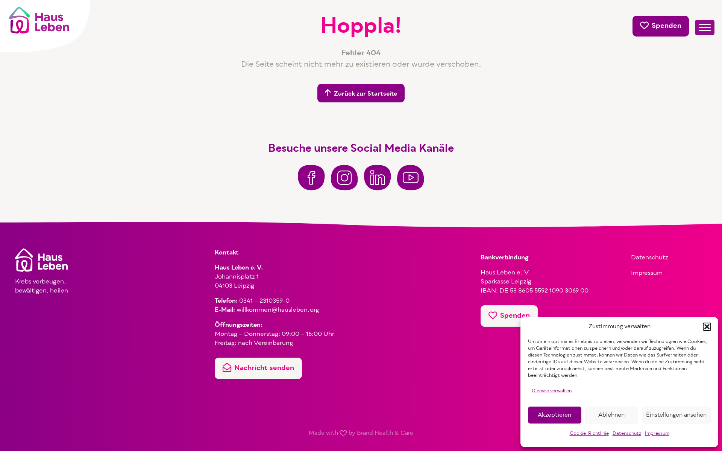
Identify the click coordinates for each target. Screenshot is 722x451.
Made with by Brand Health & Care (361, 433)
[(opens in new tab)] (311, 178)
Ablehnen (611, 415)
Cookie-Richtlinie (589, 433)
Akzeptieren (554, 415)
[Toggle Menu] (705, 27)
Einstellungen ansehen (676, 415)
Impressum (657, 433)
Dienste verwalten (552, 391)
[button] (707, 327)
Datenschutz (627, 433)
